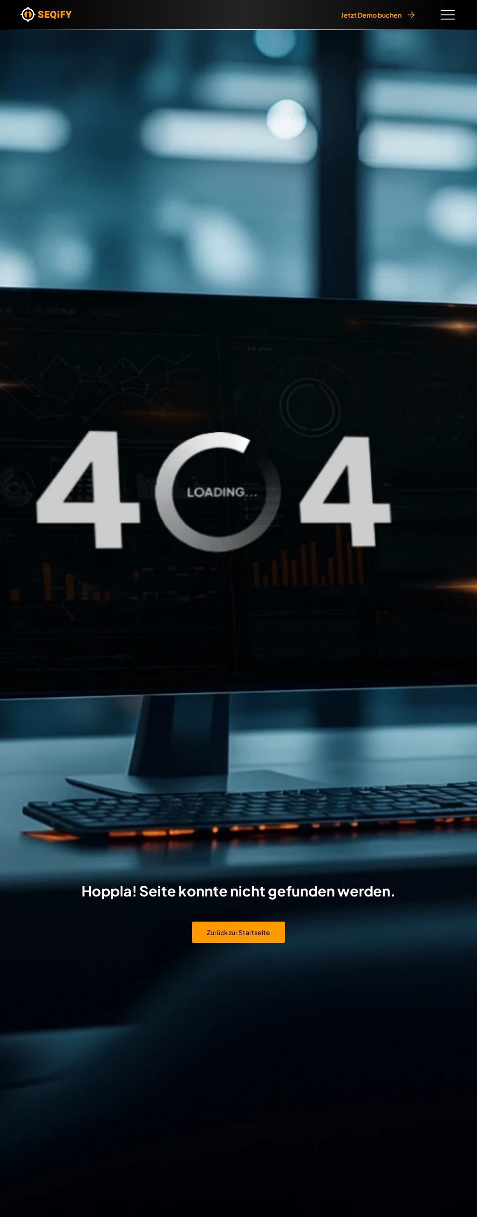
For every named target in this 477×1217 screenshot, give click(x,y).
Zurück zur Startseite (238, 932)
